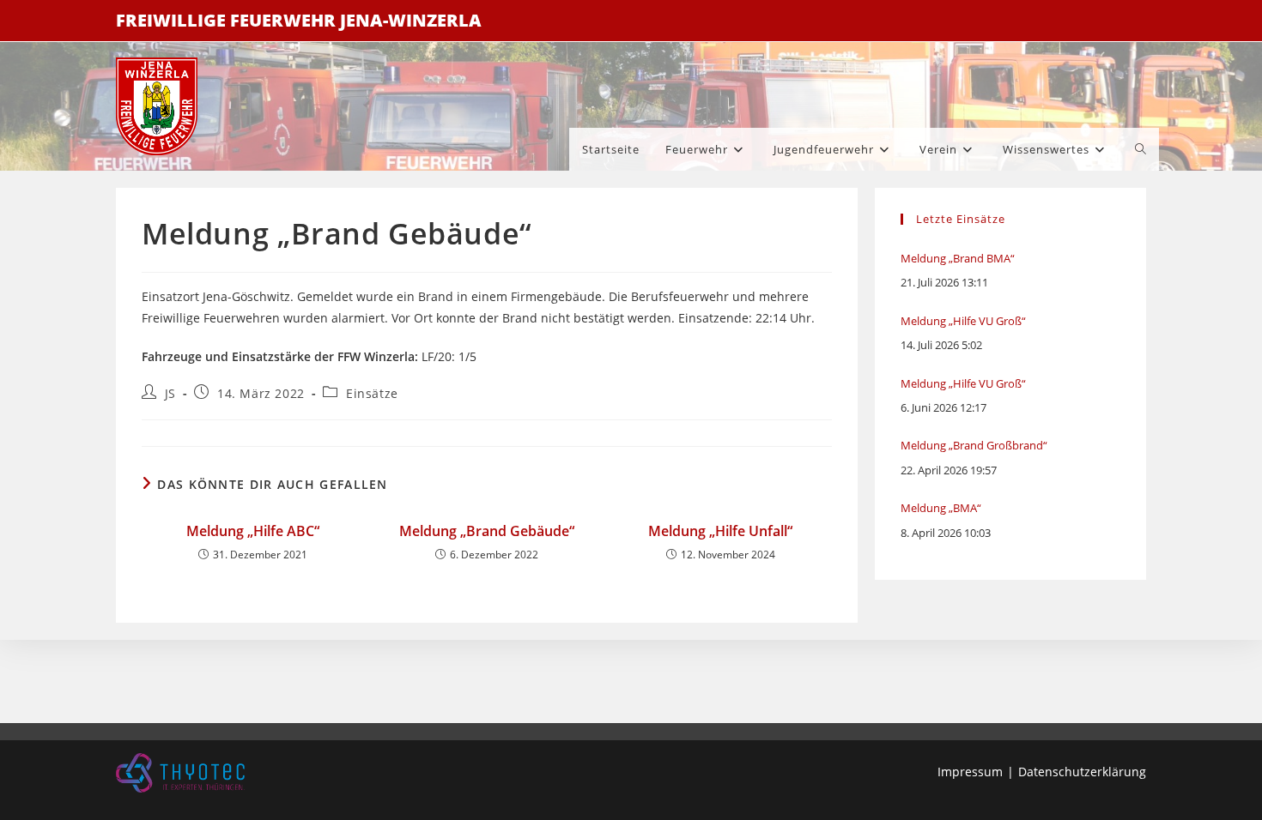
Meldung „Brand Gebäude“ (486, 531)
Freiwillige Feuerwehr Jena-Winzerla (299, 20)
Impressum (970, 771)
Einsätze (372, 393)
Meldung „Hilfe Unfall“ (720, 531)
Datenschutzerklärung (1082, 771)
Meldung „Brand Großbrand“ (974, 445)
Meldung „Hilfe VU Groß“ (963, 321)
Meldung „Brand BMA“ (958, 258)
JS (170, 393)
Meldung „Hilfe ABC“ (252, 531)
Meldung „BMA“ (941, 508)
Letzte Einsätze (960, 218)
